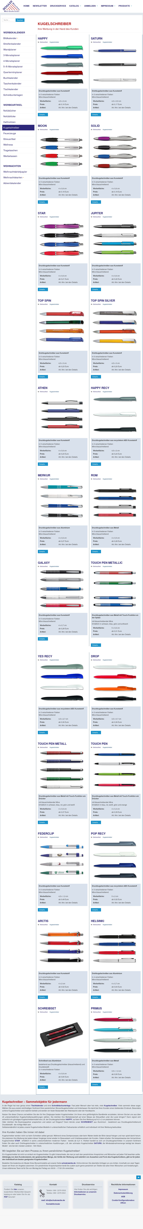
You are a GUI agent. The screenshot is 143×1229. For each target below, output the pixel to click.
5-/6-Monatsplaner (13, 66)
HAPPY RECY (100, 388)
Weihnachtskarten (12, 177)
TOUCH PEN (99, 743)
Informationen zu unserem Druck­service (85, 1193)
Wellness (8, 144)
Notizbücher (9, 110)
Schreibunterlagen (13, 94)
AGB (123, 1196)
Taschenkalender (12, 83)
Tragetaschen (10, 150)
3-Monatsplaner (11, 55)
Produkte (124, 5)
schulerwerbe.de (69, 1163)
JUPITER (97, 213)
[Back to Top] (138, 1177)
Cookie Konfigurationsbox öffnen (123, 1201)
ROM (94, 475)
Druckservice (58, 5)
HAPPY (43, 38)
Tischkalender (10, 89)
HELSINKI (97, 921)
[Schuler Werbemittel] (11, 3)
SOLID (95, 126)
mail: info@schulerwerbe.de (53, 1200)
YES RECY (45, 656)
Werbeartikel (12, 104)
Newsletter (40, 5)
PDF (6, 1197)
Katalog (74, 5)
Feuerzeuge (9, 133)
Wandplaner (9, 49)
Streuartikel (9, 139)
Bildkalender (10, 38)
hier (15, 1189)
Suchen (20, 20)
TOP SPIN (44, 300)
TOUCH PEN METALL (52, 743)
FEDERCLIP (46, 833)
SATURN (96, 38)
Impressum (107, 5)
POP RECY (98, 833)
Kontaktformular (53, 1204)
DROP (95, 656)
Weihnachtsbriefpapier (15, 171)
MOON (42, 126)
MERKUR (44, 475)
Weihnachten (12, 166)
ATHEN (42, 388)
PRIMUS (96, 1008)
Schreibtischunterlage (61, 1105)
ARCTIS (43, 921)
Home (26, 5)
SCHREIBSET (47, 1008)
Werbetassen (10, 156)
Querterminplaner (12, 72)
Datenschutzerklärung (123, 1193)
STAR (41, 213)
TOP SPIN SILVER (103, 300)
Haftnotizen (9, 122)
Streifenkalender (12, 43)
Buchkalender (10, 77)
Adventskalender (12, 183)
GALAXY (44, 562)
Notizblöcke (9, 116)
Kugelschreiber (11, 127)
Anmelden (90, 5)
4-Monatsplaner (11, 60)
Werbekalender (14, 32)
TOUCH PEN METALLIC (106, 562)
